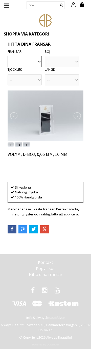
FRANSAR (14, 51)
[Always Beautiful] (45, 20)
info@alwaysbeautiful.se (45, 317)
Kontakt (45, 262)
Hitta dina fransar (45, 274)
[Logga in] (74, 7)
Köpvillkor (45, 268)
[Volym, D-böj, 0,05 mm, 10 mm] (45, 115)
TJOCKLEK (15, 69)
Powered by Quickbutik (45, 344)
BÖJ (47, 51)
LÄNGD (50, 69)
